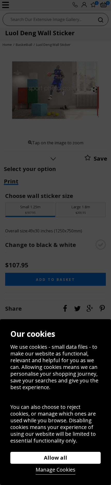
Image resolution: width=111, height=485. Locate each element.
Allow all (55, 457)
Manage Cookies (55, 469)
